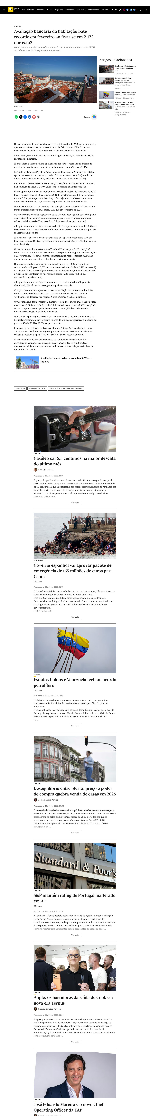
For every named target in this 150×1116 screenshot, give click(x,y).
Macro (49, 9)
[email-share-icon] (34, 118)
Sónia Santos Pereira (48, 800)
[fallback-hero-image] (106, 69)
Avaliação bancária (37, 388)
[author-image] (35, 470)
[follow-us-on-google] (94, 117)
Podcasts (40, 9)
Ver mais (75, 503)
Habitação (20, 388)
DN (23, 9)
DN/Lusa (18, 106)
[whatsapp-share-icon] (16, 118)
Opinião (105, 9)
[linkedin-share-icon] (29, 118)
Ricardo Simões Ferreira (49, 1009)
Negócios (59, 9)
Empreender (93, 9)
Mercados (70, 9)
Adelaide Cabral (45, 470)
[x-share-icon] (21, 118)
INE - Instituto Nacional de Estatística (66, 388)
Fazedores (81, 9)
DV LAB (114, 9)
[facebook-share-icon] (25, 118)
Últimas (30, 9)
